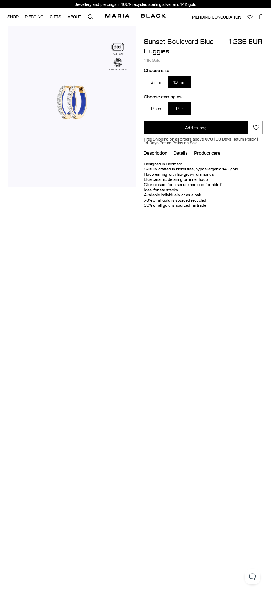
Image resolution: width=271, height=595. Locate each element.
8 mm (156, 82)
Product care (207, 153)
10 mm (179, 82)
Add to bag (196, 127)
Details (180, 153)
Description (156, 153)
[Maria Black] (135, 16)
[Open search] (90, 16)
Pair (179, 108)
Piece (156, 108)
